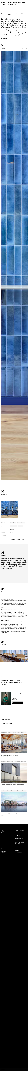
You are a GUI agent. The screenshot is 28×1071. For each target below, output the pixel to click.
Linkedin (3, 852)
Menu (26, 1069)
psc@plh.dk (14, 698)
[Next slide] (26, 48)
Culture (2, 831)
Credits (2, 855)
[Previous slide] (22, 48)
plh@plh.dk (17, 850)
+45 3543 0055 (18, 849)
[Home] (3, 1069)
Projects (3, 830)
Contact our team (15, 702)
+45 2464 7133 (14, 699)
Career (2, 832)
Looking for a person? (20, 830)
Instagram (3, 851)
